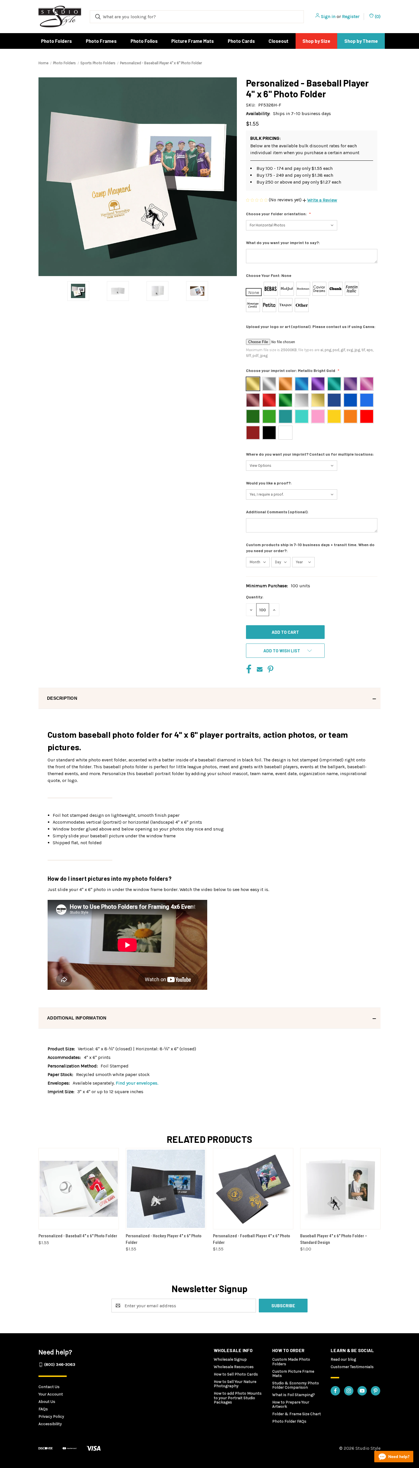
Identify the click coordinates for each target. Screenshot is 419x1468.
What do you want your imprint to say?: (283, 242)
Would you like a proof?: (269, 482)
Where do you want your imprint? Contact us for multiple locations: (310, 454)
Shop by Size (316, 41)
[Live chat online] (393, 1456)
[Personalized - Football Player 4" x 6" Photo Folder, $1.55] (253, 1188)
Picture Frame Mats (192, 41)
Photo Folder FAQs (289, 1421)
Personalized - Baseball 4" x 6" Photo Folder (77, 1235)
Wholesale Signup (230, 1359)
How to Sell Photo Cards (236, 1374)
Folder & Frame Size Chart (296, 1413)
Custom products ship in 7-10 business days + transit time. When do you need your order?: (310, 547)
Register (350, 16)
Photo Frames (101, 41)
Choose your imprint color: (290, 370)
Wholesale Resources (234, 1366)
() (377, 16)
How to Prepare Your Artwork (290, 1404)
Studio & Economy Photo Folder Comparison (295, 1385)
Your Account (50, 1394)
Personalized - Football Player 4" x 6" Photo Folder (251, 1239)
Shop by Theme (361, 41)
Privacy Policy (51, 1416)
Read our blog (343, 1359)
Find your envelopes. (137, 1083)
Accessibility (50, 1423)
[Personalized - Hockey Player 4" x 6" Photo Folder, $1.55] (166, 1188)
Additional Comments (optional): (277, 511)
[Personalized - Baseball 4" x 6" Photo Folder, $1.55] (79, 1188)
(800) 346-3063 (59, 1364)
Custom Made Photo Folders (291, 1361)
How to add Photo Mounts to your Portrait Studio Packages (238, 1398)
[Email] (260, 669)
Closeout (278, 41)
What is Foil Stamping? (293, 1394)
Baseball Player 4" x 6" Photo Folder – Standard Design (333, 1239)
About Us (46, 1401)
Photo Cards (241, 41)
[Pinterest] (270, 669)
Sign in (328, 16)
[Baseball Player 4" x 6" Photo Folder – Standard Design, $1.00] (340, 1188)
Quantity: (254, 596)
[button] (320, 200)
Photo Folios (144, 41)
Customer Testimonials (352, 1366)
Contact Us (49, 1386)
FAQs (43, 1409)
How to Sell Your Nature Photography (235, 1383)
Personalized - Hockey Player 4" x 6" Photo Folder (164, 1239)
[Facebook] (249, 669)
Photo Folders (56, 41)
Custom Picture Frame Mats (293, 1373)
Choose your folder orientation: (277, 213)
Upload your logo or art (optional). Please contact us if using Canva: (310, 326)
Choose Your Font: (268, 275)
